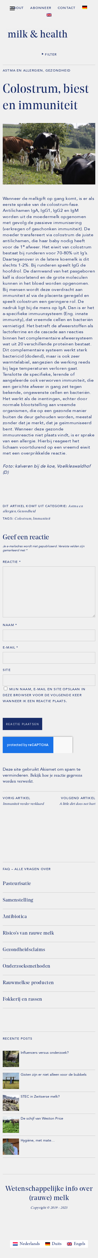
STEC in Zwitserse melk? (40, 1096)
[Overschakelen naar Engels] (49, 15)
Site (7, 670)
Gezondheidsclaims (24, 950)
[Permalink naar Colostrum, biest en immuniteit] (49, 183)
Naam (10, 625)
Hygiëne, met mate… (38, 1140)
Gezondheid (58, 70)
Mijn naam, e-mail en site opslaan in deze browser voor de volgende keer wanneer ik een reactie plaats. (44, 695)
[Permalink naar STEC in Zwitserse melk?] (11, 1103)
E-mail (11, 647)
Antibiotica (15, 917)
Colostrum (22, 519)
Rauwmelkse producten (28, 983)
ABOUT (17, 8)
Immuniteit (41, 519)
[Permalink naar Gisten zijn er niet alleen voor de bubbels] (11, 1081)
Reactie (12, 562)
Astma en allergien (23, 70)
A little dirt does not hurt (77, 801)
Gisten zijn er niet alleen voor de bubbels (54, 1074)
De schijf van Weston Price (42, 1118)
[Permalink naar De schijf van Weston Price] (11, 1125)
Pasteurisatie (17, 883)
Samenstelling (18, 900)
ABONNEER (40, 8)
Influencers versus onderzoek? (45, 1052)
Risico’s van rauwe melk (28, 933)
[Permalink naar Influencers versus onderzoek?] (11, 1059)
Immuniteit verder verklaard (23, 801)
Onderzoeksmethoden (26, 966)
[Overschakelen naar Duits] (84, 7)
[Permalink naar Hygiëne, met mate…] (11, 1147)
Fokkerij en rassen (22, 999)
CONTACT (66, 8)
